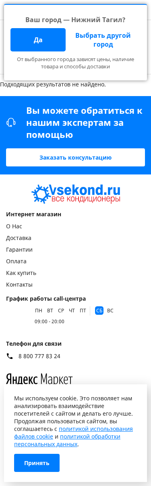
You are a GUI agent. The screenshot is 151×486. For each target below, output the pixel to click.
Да (38, 39)
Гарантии (19, 249)
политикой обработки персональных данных (67, 440)
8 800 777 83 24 (39, 356)
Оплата (16, 261)
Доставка (18, 238)
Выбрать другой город (103, 40)
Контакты (19, 284)
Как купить (21, 273)
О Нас (14, 226)
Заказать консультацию (75, 157)
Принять (37, 463)
